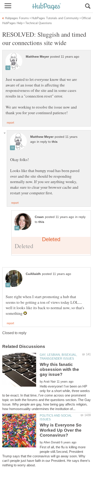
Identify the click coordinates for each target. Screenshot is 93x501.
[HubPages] (46, 7)
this (55, 141)
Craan (39, 217)
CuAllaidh (33, 274)
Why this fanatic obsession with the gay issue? (59, 369)
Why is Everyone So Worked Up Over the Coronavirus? (60, 430)
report (10, 122)
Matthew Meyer (37, 56)
